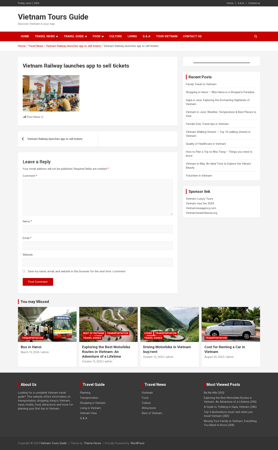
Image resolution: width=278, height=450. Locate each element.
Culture (115, 36)
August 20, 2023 (214, 356)
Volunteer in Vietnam (199, 175)
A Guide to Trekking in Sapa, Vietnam (226, 407)
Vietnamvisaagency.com (201, 208)
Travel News (45, 36)
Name (27, 221)
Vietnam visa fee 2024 (200, 203)
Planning (85, 392)
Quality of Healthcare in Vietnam (206, 144)
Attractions (149, 408)
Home (230, 3)
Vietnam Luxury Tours (199, 198)
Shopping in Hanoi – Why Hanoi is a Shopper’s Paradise (220, 92)
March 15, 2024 (30, 352)
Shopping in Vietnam (93, 403)
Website (28, 254)
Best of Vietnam (93, 333)
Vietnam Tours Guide (53, 16)
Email (27, 238)
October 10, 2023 (153, 356)
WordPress (137, 443)
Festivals (147, 392)
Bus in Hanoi (31, 347)
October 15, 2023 (92, 361)
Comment (30, 176)
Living (132, 36)
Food (96, 36)
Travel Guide (74, 36)
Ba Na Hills (210, 392)
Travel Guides (92, 338)
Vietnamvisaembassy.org (201, 213)
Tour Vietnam (166, 36)
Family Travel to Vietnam (201, 84)
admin (45, 352)
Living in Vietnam (90, 408)
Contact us (254, 3)
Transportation (32, 338)
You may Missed (35, 301)
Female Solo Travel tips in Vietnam (207, 124)
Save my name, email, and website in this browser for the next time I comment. (77, 271)
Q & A (241, 3)
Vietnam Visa (88, 413)
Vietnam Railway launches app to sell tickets (54, 139)
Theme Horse (92, 443)
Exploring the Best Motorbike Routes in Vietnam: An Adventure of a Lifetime (106, 351)
